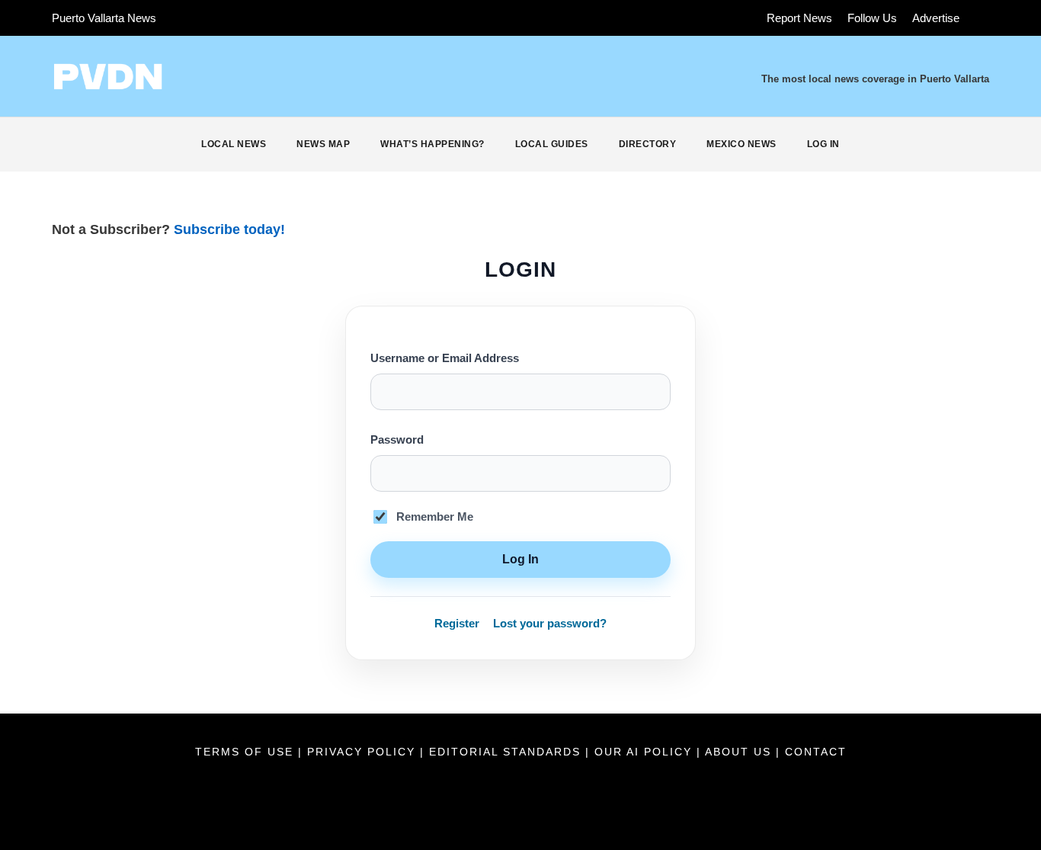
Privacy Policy (363, 752)
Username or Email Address (444, 358)
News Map (323, 144)
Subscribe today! (229, 229)
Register (456, 623)
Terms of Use (246, 752)
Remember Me (434, 517)
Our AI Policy (643, 752)
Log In (823, 144)
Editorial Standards (507, 752)
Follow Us (872, 17)
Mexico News (741, 144)
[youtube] (243, 17)
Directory (648, 144)
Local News (233, 144)
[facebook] (187, 17)
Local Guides (551, 144)
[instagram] (272, 17)
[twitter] (215, 17)
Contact (816, 752)
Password (397, 440)
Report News (799, 17)
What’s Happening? (432, 144)
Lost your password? (550, 623)
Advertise (935, 17)
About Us (740, 752)
